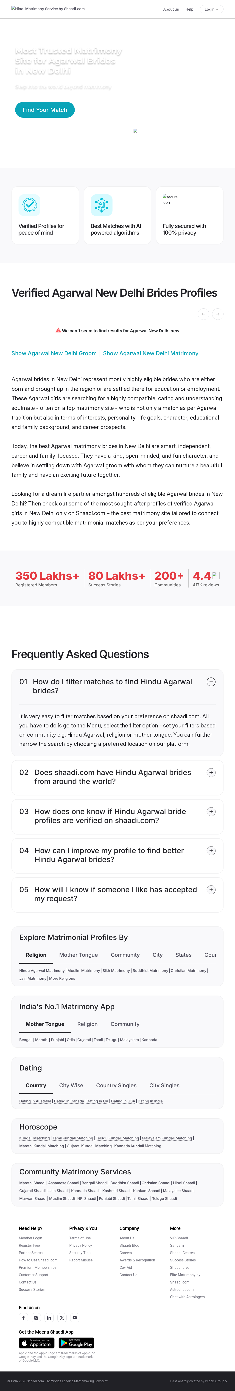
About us (171, 9)
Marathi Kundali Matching (41, 1146)
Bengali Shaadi (95, 1183)
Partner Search (31, 1253)
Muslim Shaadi (62, 1198)
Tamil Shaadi (138, 1198)
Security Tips (79, 1253)
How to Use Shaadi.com (38, 1260)
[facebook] (23, 1317)
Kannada (149, 1039)
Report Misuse (80, 1260)
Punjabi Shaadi (112, 1198)
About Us (127, 1238)
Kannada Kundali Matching (137, 1146)
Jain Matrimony (32, 978)
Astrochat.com (182, 1289)
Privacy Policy (80, 1245)
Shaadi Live (179, 1267)
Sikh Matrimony (116, 970)
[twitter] (62, 1317)
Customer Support (33, 1275)
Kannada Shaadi (85, 1190)
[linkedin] (49, 1317)
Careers (126, 1253)
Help (189, 9)
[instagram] (36, 1317)
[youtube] (74, 1317)
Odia (71, 1039)
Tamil (98, 1039)
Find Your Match (45, 109)
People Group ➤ (216, 1381)
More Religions (62, 978)
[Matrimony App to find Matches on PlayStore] (76, 1342)
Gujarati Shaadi (32, 1190)
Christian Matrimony (188, 970)
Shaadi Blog (129, 1245)
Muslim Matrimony (83, 970)
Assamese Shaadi (63, 1183)
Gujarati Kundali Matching (89, 1146)
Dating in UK (97, 1101)
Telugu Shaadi (164, 1198)
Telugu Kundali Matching (117, 1138)
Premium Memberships (37, 1267)
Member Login (30, 1238)
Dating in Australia (35, 1101)
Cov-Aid (126, 1267)
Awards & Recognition (137, 1260)
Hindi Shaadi (184, 1183)
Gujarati (84, 1039)
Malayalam (129, 1039)
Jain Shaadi (58, 1190)
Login (210, 9)
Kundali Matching (34, 1138)
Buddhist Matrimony (150, 970)
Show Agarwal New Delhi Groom (54, 353)
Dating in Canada (69, 1101)
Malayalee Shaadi (178, 1190)
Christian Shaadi (156, 1183)
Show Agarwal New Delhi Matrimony (151, 353)
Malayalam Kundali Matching (167, 1138)
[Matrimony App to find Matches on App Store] (37, 1342)
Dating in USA (123, 1101)
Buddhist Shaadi (124, 1183)
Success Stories (32, 1289)
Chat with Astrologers (187, 1297)
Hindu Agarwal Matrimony (42, 970)
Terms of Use (80, 1238)
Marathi (41, 1039)
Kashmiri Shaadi (116, 1190)
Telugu (112, 1039)
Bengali (25, 1039)
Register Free (29, 1245)
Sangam (177, 1245)
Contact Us (27, 1282)
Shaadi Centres (182, 1253)
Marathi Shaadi (32, 1183)
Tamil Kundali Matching (73, 1138)
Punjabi (57, 1039)
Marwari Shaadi (32, 1198)
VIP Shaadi (179, 1238)
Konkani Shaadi (146, 1190)
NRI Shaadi (86, 1198)
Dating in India (150, 1101)
